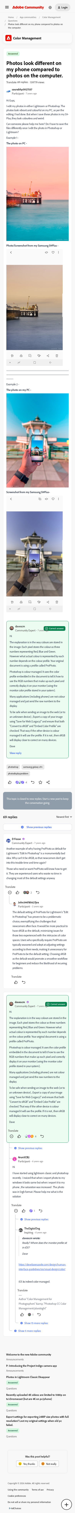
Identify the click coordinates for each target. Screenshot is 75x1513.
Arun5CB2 (23, 1157)
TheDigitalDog (32, 1228)
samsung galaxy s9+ (33, 766)
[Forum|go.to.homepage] (28, 7)
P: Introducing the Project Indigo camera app (31, 1365)
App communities (28, 17)
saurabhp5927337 (22, 89)
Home (11, 17)
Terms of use (38, 1489)
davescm (20, 626)
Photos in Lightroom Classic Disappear (28, 1377)
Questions (13, 20)
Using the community (18, 1489)
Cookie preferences (17, 1495)
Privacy (50, 1489)
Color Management (51, 17)
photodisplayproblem (18, 773)
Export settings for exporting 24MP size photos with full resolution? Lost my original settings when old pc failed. (37, 1420)
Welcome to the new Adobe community (28, 1354)
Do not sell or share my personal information (29, 1502)
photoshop (13, 766)
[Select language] (50, 7)
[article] (37, 866)
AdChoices (16, 1508)
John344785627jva (28, 902)
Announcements (15, 1359)
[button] (7, 8)
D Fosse (16, 838)
